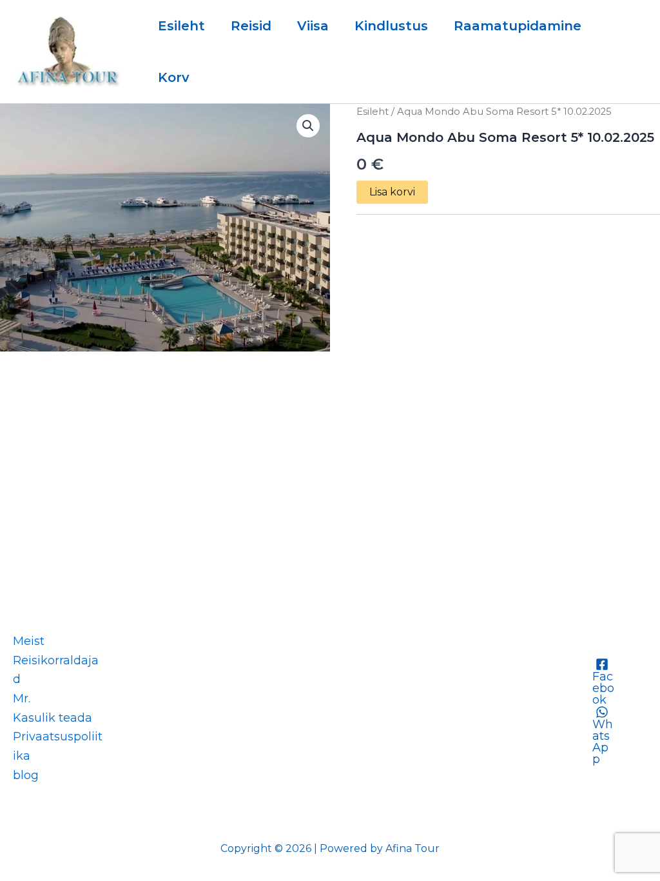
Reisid (251, 26)
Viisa (313, 26)
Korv (173, 77)
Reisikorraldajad (56, 670)
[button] (308, 125)
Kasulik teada (52, 718)
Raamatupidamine (517, 26)
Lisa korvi (392, 192)
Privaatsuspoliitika (57, 746)
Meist (28, 641)
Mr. (21, 698)
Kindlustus (391, 26)
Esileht (181, 26)
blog (26, 775)
